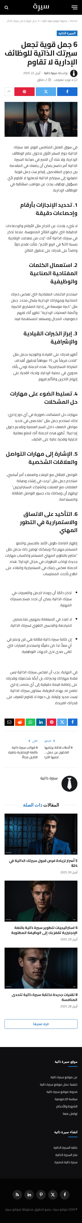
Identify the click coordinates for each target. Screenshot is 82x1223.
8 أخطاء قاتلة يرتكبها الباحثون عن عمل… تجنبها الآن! (58, 752)
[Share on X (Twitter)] (46, 91)
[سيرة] (41, 7)
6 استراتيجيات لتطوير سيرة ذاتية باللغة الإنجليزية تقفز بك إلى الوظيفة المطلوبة (44, 930)
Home (73, 20)
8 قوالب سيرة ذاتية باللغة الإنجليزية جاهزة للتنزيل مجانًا (23, 752)
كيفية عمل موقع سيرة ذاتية (58, 1084)
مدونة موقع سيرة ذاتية (54, 20)
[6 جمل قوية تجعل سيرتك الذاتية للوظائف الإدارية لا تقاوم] (41, 119)
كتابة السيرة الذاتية (65, 1148)
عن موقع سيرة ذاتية (64, 1077)
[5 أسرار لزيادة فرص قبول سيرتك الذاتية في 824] (41, 834)
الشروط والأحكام (66, 1106)
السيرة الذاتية (67, 33)
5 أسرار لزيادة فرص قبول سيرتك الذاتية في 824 (43, 863)
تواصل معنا (70, 1114)
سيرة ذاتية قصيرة (65, 1162)
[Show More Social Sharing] (9, 91)
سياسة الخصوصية (66, 1099)
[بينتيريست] (24, 91)
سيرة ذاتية (50, 73)
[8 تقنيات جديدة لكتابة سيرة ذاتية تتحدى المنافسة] (41, 968)
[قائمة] (74, 7)
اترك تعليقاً (41, 1024)
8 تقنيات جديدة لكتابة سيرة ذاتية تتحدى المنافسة (44, 997)
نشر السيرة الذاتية (66, 1155)
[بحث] (7, 7)
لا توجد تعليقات (63, 80)
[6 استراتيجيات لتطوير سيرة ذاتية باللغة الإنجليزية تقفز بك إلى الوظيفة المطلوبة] (41, 901)
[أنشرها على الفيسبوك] (67, 91)
